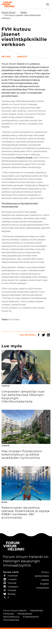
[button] (47, 4)
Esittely (45, 580)
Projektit (44, 583)
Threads (12, 590)
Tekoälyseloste (24, 613)
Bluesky (12, 594)
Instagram (13, 586)
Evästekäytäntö (31, 616)
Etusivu (45, 572)
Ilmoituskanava (11, 620)
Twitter (43, 335)
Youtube (12, 583)
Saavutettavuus (11, 616)
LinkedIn (48, 335)
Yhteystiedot (42, 587)
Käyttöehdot (36, 610)
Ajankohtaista (42, 576)
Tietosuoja (8, 613)
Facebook (39, 335)
